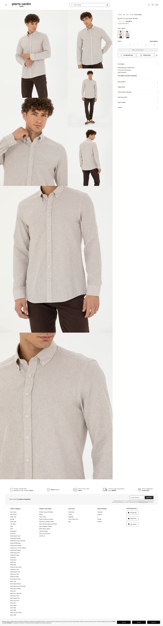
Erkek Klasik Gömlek (15, 538)
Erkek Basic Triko (14, 569)
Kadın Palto (13, 608)
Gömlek (131, 14)
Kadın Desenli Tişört (15, 579)
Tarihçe (70, 514)
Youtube (99, 519)
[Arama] (71, 4)
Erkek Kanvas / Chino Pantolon (18, 548)
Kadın (11, 529)
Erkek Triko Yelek (14, 576)
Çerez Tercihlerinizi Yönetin (46, 519)
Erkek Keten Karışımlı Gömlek (17, 541)
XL (146, 45)
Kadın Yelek (13, 610)
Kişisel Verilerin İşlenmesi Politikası (48, 524)
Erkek (124, 14)
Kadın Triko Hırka (14, 600)
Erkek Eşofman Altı (15, 553)
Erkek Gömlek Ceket (15, 543)
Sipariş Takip (42, 517)
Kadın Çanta (13, 512)
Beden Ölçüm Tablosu (44, 529)
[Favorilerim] (153, 5)
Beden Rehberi (154, 41)
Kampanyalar (13, 531)
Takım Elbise (13, 514)
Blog (69, 521)
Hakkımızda (71, 512)
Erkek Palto (13, 562)
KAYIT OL (149, 497)
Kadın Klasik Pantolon (15, 588)
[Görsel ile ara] (107, 5)
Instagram (99, 514)
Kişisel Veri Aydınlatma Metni (46, 521)
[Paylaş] (156, 55)
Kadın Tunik (13, 581)
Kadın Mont (13, 603)
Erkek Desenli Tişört (15, 536)
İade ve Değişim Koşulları (45, 526)
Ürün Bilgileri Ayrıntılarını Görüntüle (127, 75)
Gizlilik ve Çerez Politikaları (46, 512)
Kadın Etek (13, 591)
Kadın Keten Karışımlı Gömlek (17, 586)
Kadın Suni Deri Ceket (15, 612)
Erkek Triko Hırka (14, 574)
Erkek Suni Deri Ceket (15, 567)
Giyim (127, 14)
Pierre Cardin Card (73, 519)
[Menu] (6, 5)
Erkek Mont (13, 557)
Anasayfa (120, 14)
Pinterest (99, 521)
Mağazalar (71, 517)
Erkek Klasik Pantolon (15, 550)
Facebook (99, 512)
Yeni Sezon (13, 524)
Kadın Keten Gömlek (15, 584)
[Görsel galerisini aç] (34, 54)
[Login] (149, 5)
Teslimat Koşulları (43, 531)
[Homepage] (21, 5)
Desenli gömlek (138, 14)
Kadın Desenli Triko (15, 598)
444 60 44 (42, 536)
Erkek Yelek (13, 564)
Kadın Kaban (13, 605)
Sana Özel (12, 533)
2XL (154, 45)
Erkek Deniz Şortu (14, 555)
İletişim (41, 514)
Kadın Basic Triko (14, 596)
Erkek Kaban (13, 560)
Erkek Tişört (13, 517)
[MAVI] (127, 34)
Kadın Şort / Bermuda (15, 593)
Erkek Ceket (13, 521)
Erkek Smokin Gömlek (15, 545)
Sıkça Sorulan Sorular (44, 533)
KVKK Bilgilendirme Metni (143, 502)
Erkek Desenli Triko (15, 572)
